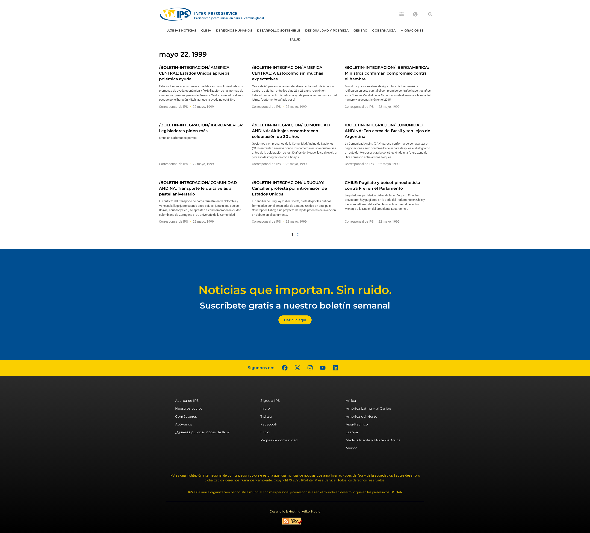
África (351, 401)
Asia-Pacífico (357, 424)
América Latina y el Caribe (368, 408)
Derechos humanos (234, 30)
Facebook (268, 424)
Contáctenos (186, 416)
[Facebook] (284, 368)
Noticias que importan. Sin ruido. (295, 290)
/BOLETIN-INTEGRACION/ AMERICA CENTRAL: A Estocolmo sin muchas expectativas (287, 73)
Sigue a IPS (270, 401)
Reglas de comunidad (279, 440)
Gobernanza (384, 30)
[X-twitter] (297, 368)
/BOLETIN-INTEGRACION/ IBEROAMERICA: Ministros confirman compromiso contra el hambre (387, 73)
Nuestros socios (189, 408)
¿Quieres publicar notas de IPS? (202, 432)
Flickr (265, 432)
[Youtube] (322, 368)
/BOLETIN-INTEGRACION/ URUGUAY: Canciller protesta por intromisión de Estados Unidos (289, 188)
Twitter (266, 416)
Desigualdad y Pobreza (327, 30)
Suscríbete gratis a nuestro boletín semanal (295, 305)
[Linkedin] (335, 368)
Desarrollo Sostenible (278, 30)
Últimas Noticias (181, 30)
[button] (430, 14)
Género (361, 30)
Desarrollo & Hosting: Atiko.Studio (295, 511)
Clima (206, 30)
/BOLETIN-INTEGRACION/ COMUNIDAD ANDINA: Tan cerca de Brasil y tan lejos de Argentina (387, 131)
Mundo (352, 448)
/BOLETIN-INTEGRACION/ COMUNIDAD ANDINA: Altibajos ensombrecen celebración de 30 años (291, 131)
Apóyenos (183, 424)
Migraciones (412, 30)
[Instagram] (310, 368)
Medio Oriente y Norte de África (373, 440)
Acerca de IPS (187, 401)
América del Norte (361, 416)
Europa (352, 432)
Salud (295, 39)
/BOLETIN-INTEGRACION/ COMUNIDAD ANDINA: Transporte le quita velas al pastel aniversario (198, 188)
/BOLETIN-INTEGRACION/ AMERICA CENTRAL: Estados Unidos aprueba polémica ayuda (194, 73)
